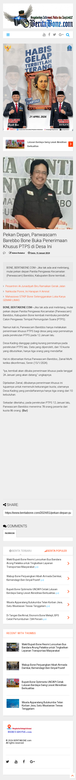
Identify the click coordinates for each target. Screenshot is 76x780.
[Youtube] (44, 35)
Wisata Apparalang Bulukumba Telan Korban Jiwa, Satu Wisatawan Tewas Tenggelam (42, 705)
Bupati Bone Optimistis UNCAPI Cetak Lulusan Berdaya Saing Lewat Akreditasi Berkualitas (47, 142)
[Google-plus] (61, 35)
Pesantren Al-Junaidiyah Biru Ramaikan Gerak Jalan (35, 286)
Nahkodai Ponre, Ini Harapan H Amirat (27, 291)
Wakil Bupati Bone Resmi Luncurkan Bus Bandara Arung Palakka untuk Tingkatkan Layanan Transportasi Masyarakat (45, 647)
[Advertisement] (38, 458)
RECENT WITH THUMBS (21, 633)
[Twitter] (54, 35)
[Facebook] (49, 35)
